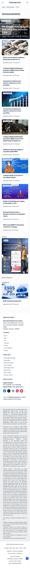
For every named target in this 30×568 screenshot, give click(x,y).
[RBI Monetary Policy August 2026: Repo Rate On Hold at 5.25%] (15, 29)
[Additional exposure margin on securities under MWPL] (15, 152)
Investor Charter (8, 375)
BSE (14, 548)
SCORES (10, 428)
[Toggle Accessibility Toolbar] (27, 558)
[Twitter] (8, 390)
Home (3, 7)
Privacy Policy (12, 553)
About (5, 335)
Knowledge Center (9, 367)
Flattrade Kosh (15, 2)
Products (6, 343)
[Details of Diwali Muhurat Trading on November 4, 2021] (15, 191)
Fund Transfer (8, 365)
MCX (17, 548)
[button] (3, 2)
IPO (5, 340)
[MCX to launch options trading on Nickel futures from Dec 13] (15, 47)
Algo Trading (7, 372)
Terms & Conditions (17, 551)
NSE (10, 548)
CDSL (21, 548)
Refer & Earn (7, 370)
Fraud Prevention (15, 556)
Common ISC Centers (15, 561)
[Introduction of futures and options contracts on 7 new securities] (15, 84)
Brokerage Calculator (10, 358)
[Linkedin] (13, 390)
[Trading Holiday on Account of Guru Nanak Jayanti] (15, 165)
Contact (6, 350)
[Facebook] (4, 390)
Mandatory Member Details (15, 558)
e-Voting (6, 548)
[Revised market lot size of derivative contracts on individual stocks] (15, 216)
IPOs (5, 285)
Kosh (5, 338)
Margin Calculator (9, 363)
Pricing (6, 345)
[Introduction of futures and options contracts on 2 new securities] (15, 99)
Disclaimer (19, 553)
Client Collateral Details (15, 563)
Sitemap (9, 551)
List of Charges (8, 348)
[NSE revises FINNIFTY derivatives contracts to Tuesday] (15, 227)
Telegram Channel (13, 397)
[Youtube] (21, 390)
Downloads (7, 360)
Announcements (10, 7)
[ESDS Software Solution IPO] (15, 291)
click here (10, 494)
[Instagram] (17, 390)
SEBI (24, 548)
